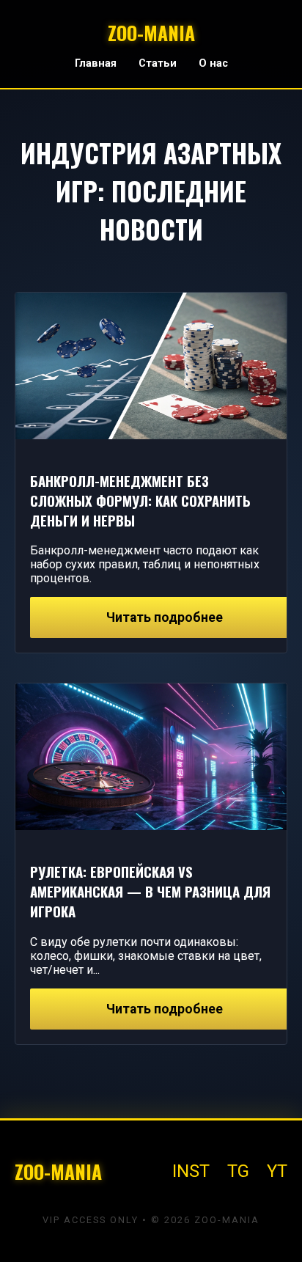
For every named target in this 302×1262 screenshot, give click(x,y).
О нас (213, 63)
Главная (96, 63)
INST (191, 1171)
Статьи (158, 63)
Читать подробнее (164, 617)
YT (277, 1171)
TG (238, 1171)
